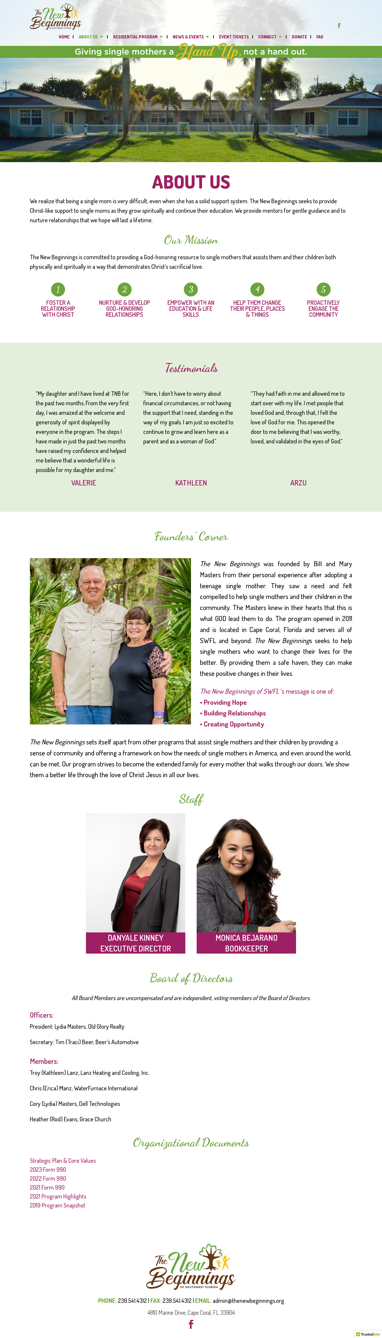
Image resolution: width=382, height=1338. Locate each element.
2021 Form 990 (47, 1187)
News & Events (188, 37)
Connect (267, 37)
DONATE (299, 37)
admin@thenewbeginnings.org (248, 1300)
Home (64, 37)
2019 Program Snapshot (57, 1205)
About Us (88, 37)
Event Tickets (234, 37)
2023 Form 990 (48, 1169)
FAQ (319, 37)
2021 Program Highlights (58, 1196)
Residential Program (135, 37)
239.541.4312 (132, 1300)
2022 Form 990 (48, 1178)
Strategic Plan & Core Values (63, 1160)
